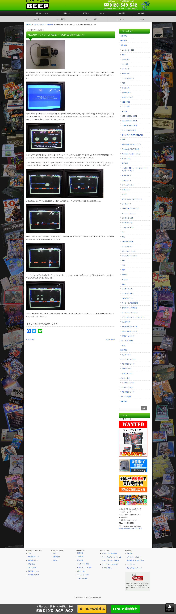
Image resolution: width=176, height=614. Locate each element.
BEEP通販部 (60, 19)
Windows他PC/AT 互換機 (130, 149)
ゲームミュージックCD (130, 312)
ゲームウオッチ (127, 246)
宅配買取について (33, 571)
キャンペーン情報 (126, 341)
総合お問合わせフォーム (134, 568)
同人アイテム (126, 355)
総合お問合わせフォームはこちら (130, 529)
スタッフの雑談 (125, 397)
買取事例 (123, 45)
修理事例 (123, 41)
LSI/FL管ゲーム (127, 298)
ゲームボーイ (126, 204)
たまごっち (125, 88)
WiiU (123, 237)
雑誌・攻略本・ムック (129, 331)
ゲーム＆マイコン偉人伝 (110, 564)
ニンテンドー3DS (128, 50)
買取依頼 (86, 13)
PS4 (123, 265)
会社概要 (141, 13)
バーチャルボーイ (128, 78)
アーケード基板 (91, 19)
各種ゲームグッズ (128, 336)
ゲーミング (125, 69)
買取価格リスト (33, 560)
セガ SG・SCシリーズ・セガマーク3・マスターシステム (135, 169)
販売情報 (123, 350)
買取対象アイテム (41, 13)
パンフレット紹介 (126, 387)
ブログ (101, 13)
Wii (123, 232)
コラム (141, 19)
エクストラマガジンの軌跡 (110, 560)
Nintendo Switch (127, 242)
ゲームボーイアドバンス (130, 208)
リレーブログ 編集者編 (109, 553)
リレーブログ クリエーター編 (111, 557)
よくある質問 (120, 13)
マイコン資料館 (107, 568)
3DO (123, 55)
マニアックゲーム (128, 293)
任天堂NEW (126, 322)
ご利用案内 (56, 557)
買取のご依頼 (32, 567)
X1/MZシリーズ (127, 373)
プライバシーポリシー (134, 557)
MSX (123, 140)
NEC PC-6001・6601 (129, 121)
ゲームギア (125, 59)
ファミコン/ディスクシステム (132, 199)
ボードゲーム (126, 92)
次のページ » (110, 340)
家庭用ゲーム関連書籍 (129, 308)
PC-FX (124, 194)
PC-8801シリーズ (128, 364)
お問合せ (55, 560)
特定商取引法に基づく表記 (135, 560)
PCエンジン (126, 190)
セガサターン (126, 180)
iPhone (124, 111)
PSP (123, 270)
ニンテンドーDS (127, 227)
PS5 (123, 83)
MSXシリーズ (126, 369)
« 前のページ (30, 340)
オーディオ (125, 74)
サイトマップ (131, 564)
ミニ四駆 (125, 64)
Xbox (123, 284)
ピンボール (120, 19)
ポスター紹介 (125, 378)
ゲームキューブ (127, 223)
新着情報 (123, 401)
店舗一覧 (36, 19)
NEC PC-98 (126, 102)
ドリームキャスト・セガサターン (133, 317)
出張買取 (123, 36)
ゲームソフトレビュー (128, 359)
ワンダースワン (127, 289)
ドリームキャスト (128, 185)
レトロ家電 (125, 107)
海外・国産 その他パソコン (131, 144)
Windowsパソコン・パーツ (131, 154)
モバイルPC (126, 159)
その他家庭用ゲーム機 (129, 327)
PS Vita (124, 275)
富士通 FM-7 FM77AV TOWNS (132, 135)
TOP (29, 553)
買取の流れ (67, 13)
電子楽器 (125, 163)
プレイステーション (129, 251)
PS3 (123, 260)
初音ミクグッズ (127, 97)
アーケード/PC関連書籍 (130, 303)
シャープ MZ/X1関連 (129, 130)
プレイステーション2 (129, 256)
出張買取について (33, 575)
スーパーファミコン (129, 213)
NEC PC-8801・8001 (129, 116)
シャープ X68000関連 (129, 125)
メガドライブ (126, 175)
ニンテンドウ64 (127, 218)
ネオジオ (125, 279)
